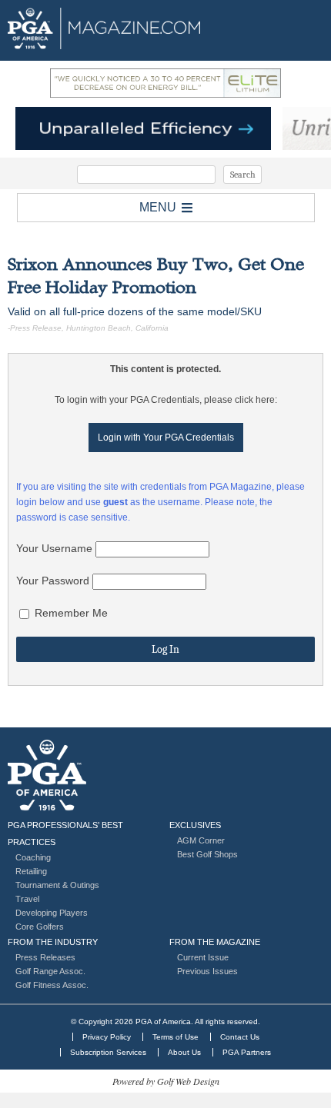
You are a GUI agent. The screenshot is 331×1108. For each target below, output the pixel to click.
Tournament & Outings (57, 885)
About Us (184, 1052)
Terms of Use (175, 1037)
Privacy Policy (106, 1037)
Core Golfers (39, 926)
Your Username (54, 548)
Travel (27, 898)
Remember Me (70, 613)
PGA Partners (246, 1052)
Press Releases (45, 957)
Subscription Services (108, 1052)
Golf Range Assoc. (50, 971)
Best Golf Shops (207, 854)
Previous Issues (207, 971)
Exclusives (195, 825)
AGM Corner (201, 840)
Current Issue (203, 957)
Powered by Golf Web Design (165, 1081)
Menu (157, 207)
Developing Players (51, 912)
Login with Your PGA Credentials (166, 437)
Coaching (33, 857)
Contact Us (239, 1037)
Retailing (31, 871)
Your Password (52, 580)
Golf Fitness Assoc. (52, 985)
